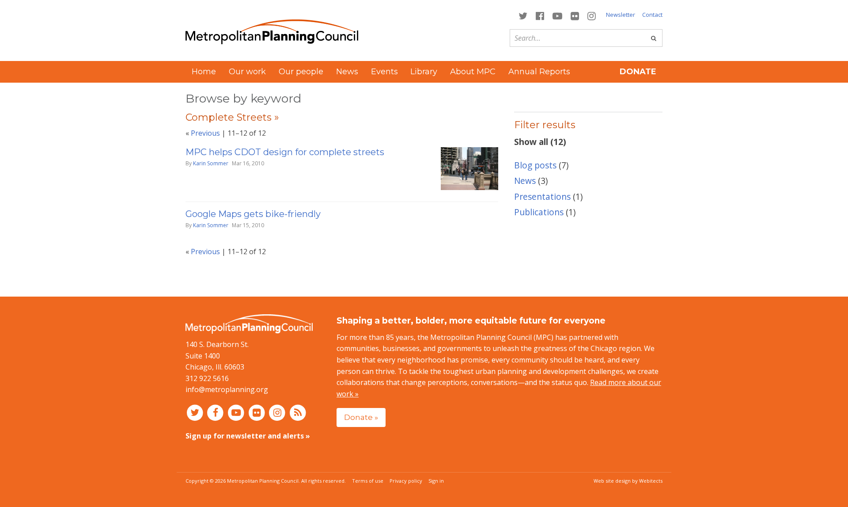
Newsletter (620, 15)
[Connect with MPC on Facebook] (540, 15)
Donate (638, 71)
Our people (301, 71)
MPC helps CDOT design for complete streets (285, 152)
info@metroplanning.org (227, 389)
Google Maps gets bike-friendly (253, 214)
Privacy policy (406, 480)
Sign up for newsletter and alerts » (248, 436)
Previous (205, 133)
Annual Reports (539, 71)
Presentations (542, 196)
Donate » (361, 417)
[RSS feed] (297, 412)
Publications (539, 212)
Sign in (436, 480)
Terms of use (367, 480)
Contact (652, 15)
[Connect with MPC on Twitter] (522, 15)
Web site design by (628, 480)
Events (384, 71)
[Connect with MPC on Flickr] (575, 15)
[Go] (653, 38)
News (347, 71)
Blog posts (535, 165)
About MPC (473, 71)
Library (423, 71)
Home (204, 71)
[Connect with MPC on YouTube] (557, 15)
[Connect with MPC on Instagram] (592, 15)
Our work (247, 71)
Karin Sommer (210, 163)
